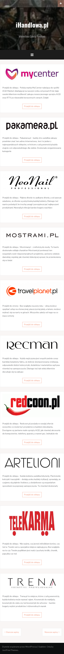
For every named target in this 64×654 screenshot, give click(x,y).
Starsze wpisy (12, 632)
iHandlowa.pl (32, 24)
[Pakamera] (32, 125)
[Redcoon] (32, 405)
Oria (49, 646)
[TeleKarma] (32, 522)
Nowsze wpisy (51, 632)
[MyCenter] (32, 73)
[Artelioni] (32, 462)
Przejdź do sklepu (32, 106)
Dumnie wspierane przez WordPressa (19, 646)
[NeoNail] (32, 182)
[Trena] (32, 582)
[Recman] (32, 345)
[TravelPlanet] (32, 290)
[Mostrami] (32, 235)
